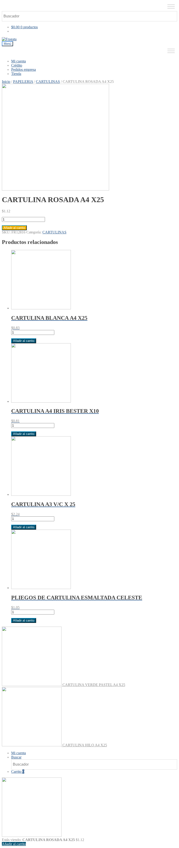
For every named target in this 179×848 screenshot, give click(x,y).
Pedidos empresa (23, 69)
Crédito (16, 65)
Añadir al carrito (14, 228)
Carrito (17, 772)
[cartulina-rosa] (89, 137)
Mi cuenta (18, 61)
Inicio (6, 82)
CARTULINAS (48, 82)
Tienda (16, 74)
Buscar (16, 757)
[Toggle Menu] (171, 6)
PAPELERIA (23, 82)
